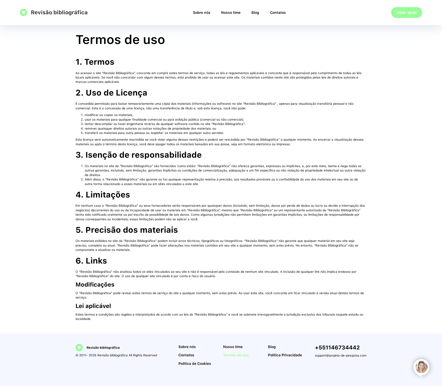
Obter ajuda (406, 12)
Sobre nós (201, 12)
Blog (255, 12)
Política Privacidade (285, 355)
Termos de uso (236, 355)
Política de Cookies (194, 363)
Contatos (278, 12)
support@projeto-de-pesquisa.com (340, 355)
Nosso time (231, 12)
